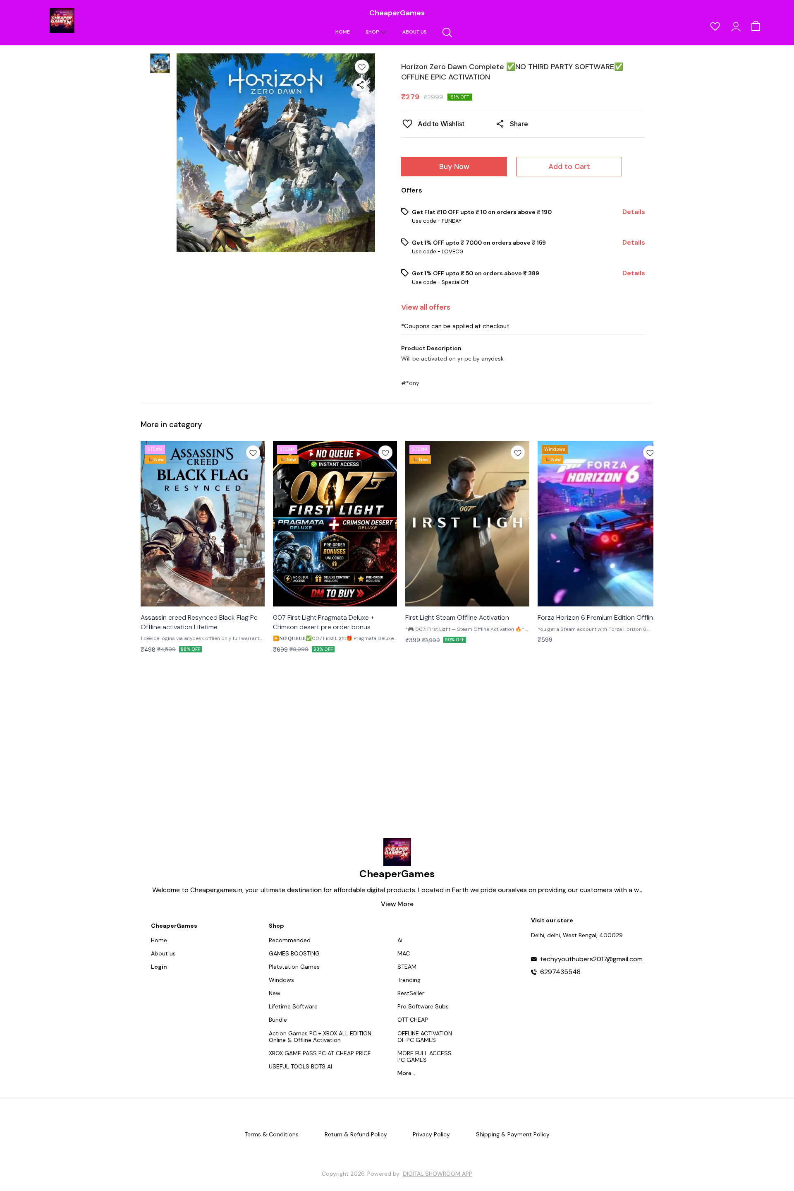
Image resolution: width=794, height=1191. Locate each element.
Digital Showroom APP (437, 1173)
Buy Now (454, 166)
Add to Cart (569, 166)
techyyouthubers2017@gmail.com (591, 959)
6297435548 (560, 972)
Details (633, 212)
